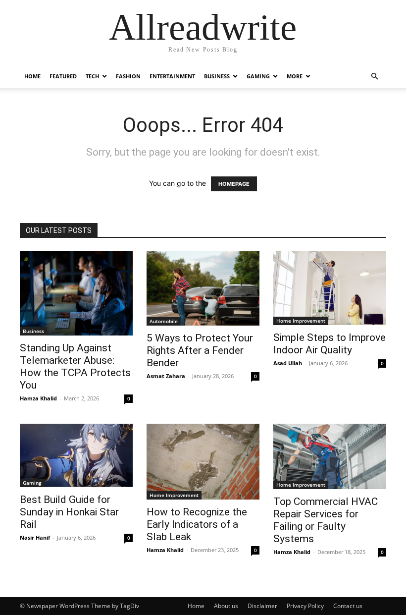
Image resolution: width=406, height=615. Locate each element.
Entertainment (172, 76)
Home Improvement (300, 320)
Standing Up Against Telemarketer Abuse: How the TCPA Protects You (75, 366)
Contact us (347, 606)
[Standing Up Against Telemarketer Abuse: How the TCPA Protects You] (76, 293)
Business (217, 76)
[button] (374, 76)
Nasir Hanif (35, 537)
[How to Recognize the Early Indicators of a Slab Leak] (203, 462)
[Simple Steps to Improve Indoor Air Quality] (329, 288)
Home (32, 76)
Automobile (164, 321)
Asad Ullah (287, 363)
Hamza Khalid (38, 398)
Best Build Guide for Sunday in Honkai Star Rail (69, 512)
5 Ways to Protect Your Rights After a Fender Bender (200, 350)
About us (226, 606)
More (295, 76)
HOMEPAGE (234, 183)
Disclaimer (262, 606)
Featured (63, 76)
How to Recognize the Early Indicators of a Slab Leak (197, 524)
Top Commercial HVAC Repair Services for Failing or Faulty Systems (325, 520)
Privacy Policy (305, 606)
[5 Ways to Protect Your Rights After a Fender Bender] (203, 288)
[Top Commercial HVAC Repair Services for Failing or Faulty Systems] (329, 456)
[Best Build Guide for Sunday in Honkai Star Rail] (76, 455)
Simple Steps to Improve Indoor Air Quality (329, 344)
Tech (92, 76)
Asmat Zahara (166, 376)
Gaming (258, 76)
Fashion (128, 76)
